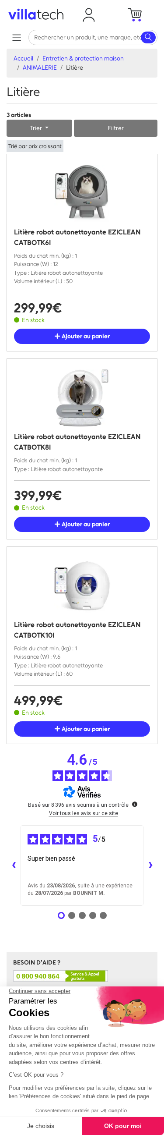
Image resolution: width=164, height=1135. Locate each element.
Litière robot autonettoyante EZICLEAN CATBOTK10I (77, 630)
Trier (36, 128)
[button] (89, 15)
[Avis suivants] (150, 865)
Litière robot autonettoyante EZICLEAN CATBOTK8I (77, 442)
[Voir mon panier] (135, 15)
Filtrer (116, 128)
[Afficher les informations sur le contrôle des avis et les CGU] (134, 804)
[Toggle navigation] (16, 37)
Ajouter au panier (85, 336)
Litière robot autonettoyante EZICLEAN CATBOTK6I (77, 237)
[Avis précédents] (13, 865)
